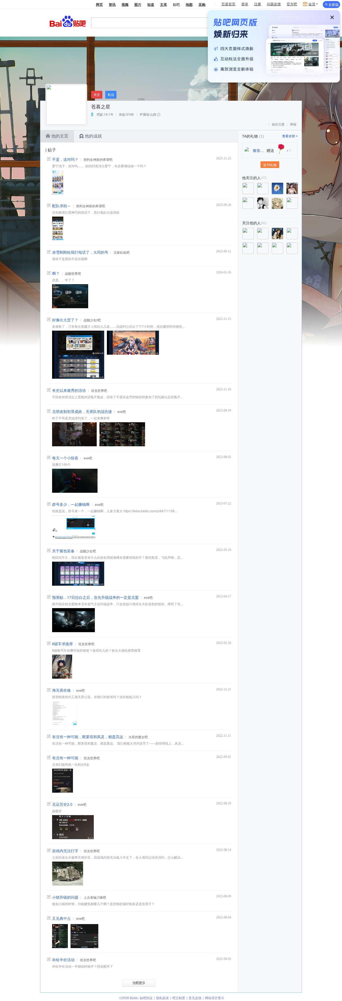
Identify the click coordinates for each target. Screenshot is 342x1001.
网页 (99, 4)
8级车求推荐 (62, 643)
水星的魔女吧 (138, 736)
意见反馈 (195, 997)
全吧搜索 (276, 22)
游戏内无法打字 (65, 850)
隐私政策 (162, 997)
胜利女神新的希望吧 (98, 159)
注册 (257, 4)
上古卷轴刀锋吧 (95, 897)
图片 (137, 4)
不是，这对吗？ (65, 159)
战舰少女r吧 (92, 320)
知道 (150, 4)
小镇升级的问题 (65, 897)
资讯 (112, 4)
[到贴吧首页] (68, 21)
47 (264, 178)
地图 (189, 4)
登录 (244, 4)
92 (264, 223)
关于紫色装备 (63, 550)
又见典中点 (61, 918)
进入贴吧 (247, 22)
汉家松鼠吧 (122, 252)
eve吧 (121, 411)
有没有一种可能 (65, 757)
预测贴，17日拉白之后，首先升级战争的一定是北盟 (95, 597)
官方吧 (292, 4)
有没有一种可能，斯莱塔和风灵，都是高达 (87, 736)
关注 (97, 94)
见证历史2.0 (62, 804)
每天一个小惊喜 (65, 457)
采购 (202, 4)
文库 (163, 4)
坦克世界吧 (99, 390)
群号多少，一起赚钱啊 (71, 504)
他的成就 (93, 136)
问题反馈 (274, 4)
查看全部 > (290, 136)
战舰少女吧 (88, 551)
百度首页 (228, 4)
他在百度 (278, 124)
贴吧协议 (146, 997)
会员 (311, 4)
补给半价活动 (63, 959)
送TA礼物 (270, 164)
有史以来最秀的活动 (69, 390)
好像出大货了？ (65, 319)
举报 (293, 124)
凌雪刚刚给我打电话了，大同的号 (80, 252)
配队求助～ (61, 205)
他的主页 (59, 136)
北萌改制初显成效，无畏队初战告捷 (82, 411)
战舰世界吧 (73, 273)
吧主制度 (178, 997)
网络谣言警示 (214, 997)
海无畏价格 (61, 690)
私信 (111, 94)
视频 (125, 4)
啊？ (56, 273)
